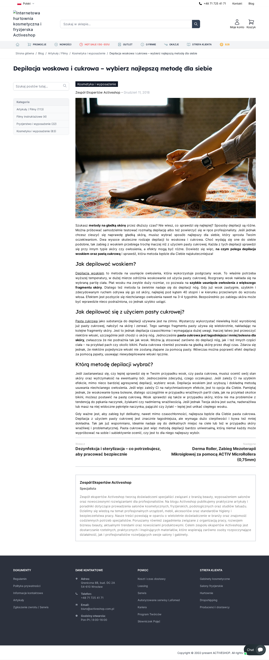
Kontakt (237, 3)
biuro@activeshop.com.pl (97, 608)
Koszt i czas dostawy (152, 578)
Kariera (142, 607)
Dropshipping (208, 600)
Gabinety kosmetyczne (215, 578)
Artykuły (18, 600)
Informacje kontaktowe (28, 593)
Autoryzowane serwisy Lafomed (159, 600)
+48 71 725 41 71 (215, 3)
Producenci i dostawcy (215, 607)
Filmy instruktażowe (32, 116)
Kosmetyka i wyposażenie (88, 53)
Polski (27, 3)
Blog (251, 3)
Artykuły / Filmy (58, 53)
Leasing (143, 586)
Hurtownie (206, 593)
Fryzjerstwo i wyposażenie (37, 123)
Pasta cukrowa (86, 321)
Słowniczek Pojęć (149, 621)
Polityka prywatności (26, 586)
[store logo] (30, 24)
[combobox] (41, 86)
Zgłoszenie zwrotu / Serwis (31, 607)
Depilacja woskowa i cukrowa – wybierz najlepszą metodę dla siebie (153, 53)
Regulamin (20, 578)
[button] (255, 649)
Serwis (142, 593)
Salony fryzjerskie (211, 586)
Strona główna (25, 53)
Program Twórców (149, 614)
